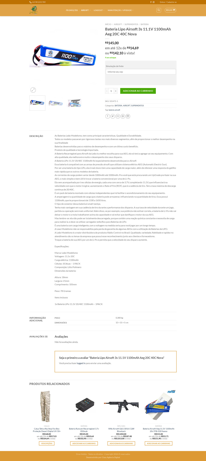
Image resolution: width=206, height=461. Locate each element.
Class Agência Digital (111, 457)
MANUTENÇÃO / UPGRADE (120, 10)
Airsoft (85, 10)
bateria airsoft (114, 110)
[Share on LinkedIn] (128, 116)
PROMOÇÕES (72, 10)
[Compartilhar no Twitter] (112, 116)
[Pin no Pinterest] (123, 116)
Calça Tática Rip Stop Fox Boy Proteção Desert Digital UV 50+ (47, 430)
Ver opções (46, 443)
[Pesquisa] (159, 10)
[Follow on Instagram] (153, 2)
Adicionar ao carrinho (138, 90)
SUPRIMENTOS (131, 24)
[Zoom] (33, 90)
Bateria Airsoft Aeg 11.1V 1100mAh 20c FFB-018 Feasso (158, 430)
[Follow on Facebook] (151, 2)
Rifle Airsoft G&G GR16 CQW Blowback (121, 430)
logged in (81, 363)
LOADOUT (98, 10)
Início (108, 24)
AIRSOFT (118, 24)
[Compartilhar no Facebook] (107, 116)
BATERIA (145, 24)
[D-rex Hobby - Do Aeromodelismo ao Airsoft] (45, 10)
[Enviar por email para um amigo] (117, 116)
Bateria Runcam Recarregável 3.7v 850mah (84, 430)
